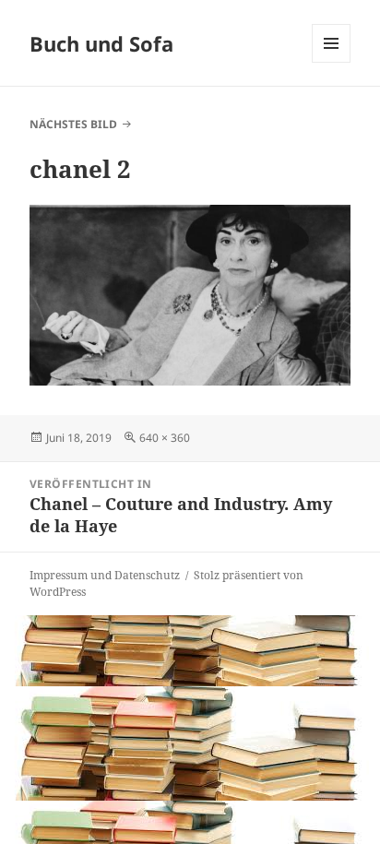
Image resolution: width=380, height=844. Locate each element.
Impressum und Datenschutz (105, 575)
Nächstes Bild (73, 124)
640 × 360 (164, 438)
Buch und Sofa (101, 43)
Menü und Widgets (331, 62)
